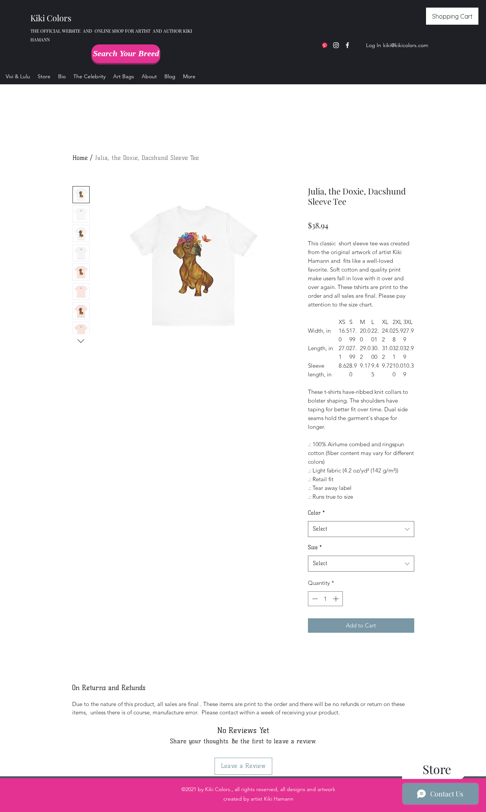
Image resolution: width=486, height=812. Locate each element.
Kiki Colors (50, 18)
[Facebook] (347, 45)
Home (80, 157)
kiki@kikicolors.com (405, 45)
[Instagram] (336, 45)
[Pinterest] (324, 45)
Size (315, 547)
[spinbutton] (325, 599)
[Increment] (336, 599)
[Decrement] (314, 599)
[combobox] (361, 529)
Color (316, 513)
